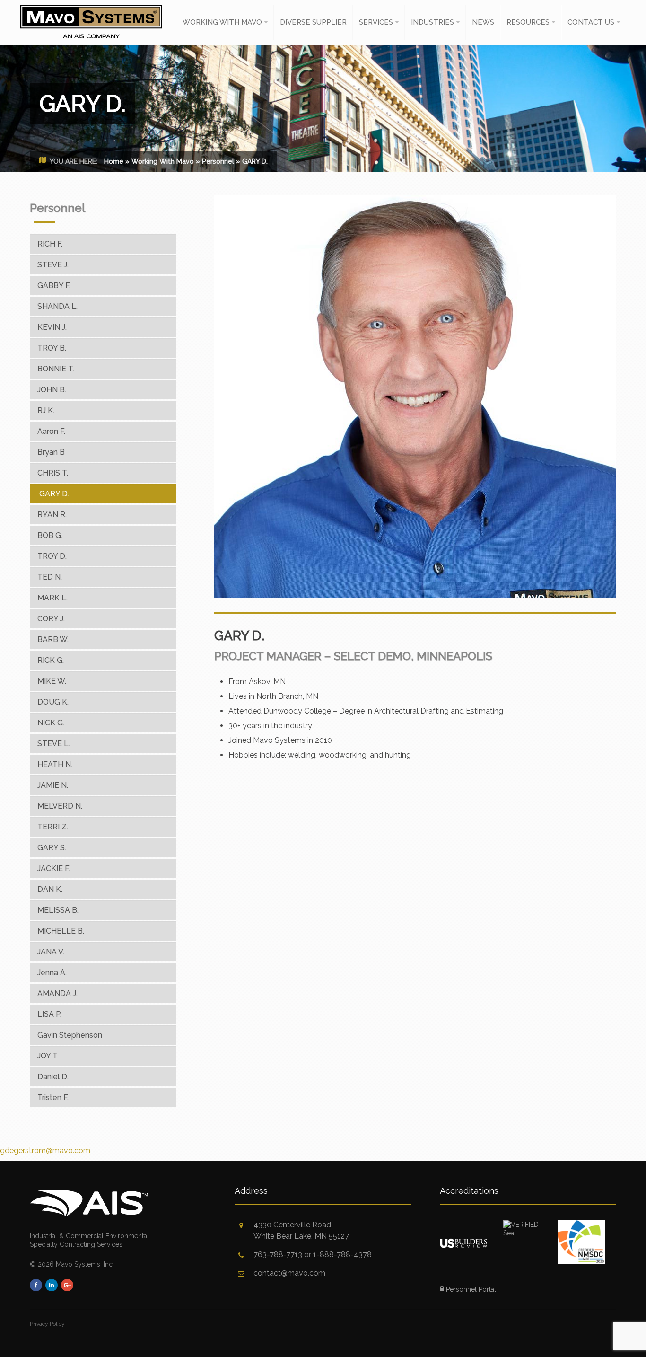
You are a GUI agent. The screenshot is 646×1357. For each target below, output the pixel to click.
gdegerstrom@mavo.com (45, 1150)
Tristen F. (53, 1097)
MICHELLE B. (60, 930)
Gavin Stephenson (69, 1035)
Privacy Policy (47, 1324)
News (483, 22)
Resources (528, 22)
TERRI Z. (52, 826)
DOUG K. (53, 701)
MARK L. (52, 597)
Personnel (218, 161)
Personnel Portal (470, 1289)
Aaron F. (51, 431)
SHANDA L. (57, 306)
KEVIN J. (52, 327)
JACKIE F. (53, 868)
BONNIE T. (55, 368)
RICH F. (49, 243)
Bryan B (51, 452)
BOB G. (49, 535)
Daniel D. (53, 1076)
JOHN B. (51, 389)
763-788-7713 (277, 1254)
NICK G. (50, 722)
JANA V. (50, 951)
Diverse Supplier (313, 22)
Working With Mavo (222, 22)
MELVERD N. (59, 806)
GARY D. (54, 493)
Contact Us (590, 22)
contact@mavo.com (289, 1273)
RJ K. (45, 410)
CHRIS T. (52, 472)
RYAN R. (52, 514)
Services (376, 22)
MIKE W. (51, 681)
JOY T (47, 1055)
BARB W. (53, 639)
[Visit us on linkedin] (51, 1285)
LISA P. (49, 1014)
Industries (432, 22)
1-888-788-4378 (342, 1254)
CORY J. (51, 618)
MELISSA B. (58, 910)
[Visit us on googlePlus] (67, 1285)
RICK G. (50, 660)
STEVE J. (53, 264)
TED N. (49, 577)
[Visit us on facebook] (36, 1285)
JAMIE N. (52, 785)
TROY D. (52, 556)
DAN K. (49, 889)
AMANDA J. (57, 993)
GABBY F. (53, 285)
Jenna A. (52, 972)
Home (113, 161)
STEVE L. (53, 743)
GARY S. (51, 847)
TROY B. (51, 348)
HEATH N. (54, 764)
